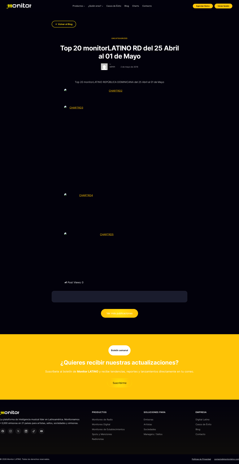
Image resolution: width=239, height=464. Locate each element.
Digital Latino (203, 419)
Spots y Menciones (102, 434)
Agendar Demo (203, 6)
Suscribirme (119, 382)
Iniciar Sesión (223, 6)
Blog (198, 429)
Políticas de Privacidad (201, 459)
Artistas (148, 424)
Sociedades (150, 429)
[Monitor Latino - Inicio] (19, 6)
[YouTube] (41, 431)
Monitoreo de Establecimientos (108, 429)
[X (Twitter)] (18, 431)
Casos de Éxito (203, 424)
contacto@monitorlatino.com (226, 459)
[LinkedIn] (26, 431)
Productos (78, 6)
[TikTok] (34, 431)
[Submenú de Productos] (84, 6)
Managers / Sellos (153, 434)
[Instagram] (10, 431)
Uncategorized (119, 38)
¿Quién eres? (94, 6)
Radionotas (98, 439)
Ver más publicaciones (119, 313)
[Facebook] (3, 431)
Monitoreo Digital (101, 424)
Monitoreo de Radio (102, 419)
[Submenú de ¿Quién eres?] (102, 6)
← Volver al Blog (63, 24)
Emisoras (148, 419)
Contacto (200, 434)
